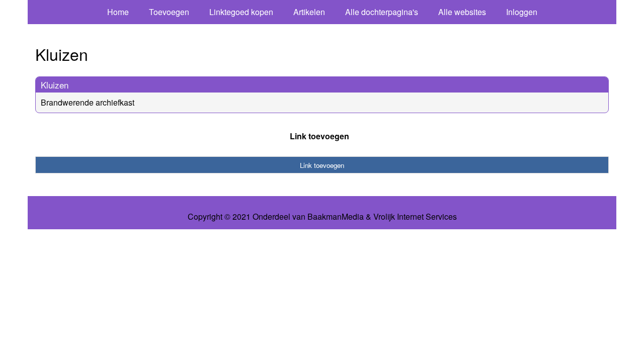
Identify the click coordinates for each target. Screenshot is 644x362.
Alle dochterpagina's (381, 12)
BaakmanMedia (335, 217)
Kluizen (54, 84)
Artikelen (309, 12)
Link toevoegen (319, 136)
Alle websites (462, 12)
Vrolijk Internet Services (415, 217)
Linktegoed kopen (241, 12)
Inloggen (521, 12)
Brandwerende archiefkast (87, 102)
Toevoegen (169, 12)
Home (118, 12)
